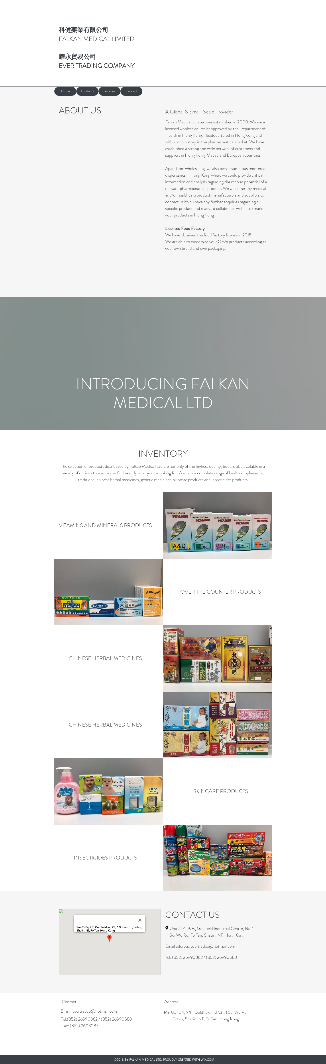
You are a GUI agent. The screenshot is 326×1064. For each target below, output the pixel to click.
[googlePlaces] (167, 928)
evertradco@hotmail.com (213, 946)
